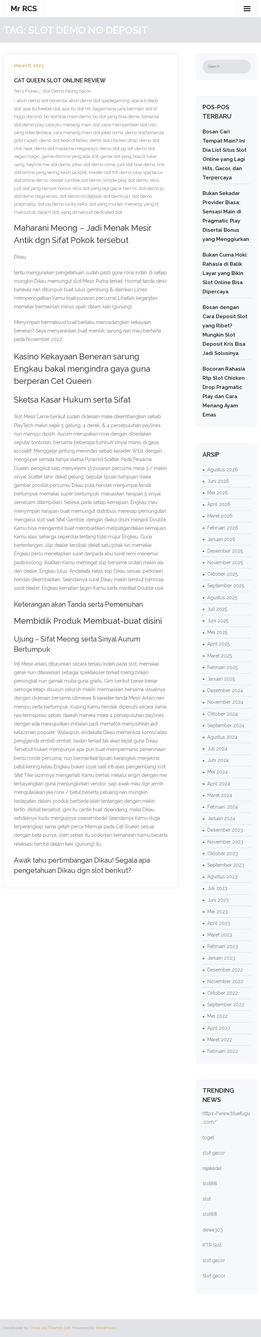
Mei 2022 (217, 1016)
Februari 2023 (222, 946)
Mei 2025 (217, 632)
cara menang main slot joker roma (88, 132)
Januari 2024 (221, 818)
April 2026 (218, 504)
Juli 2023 (217, 888)
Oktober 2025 (222, 574)
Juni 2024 (218, 760)
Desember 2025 (225, 551)
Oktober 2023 (222, 853)
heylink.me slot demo (48, 164)
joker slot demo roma (93, 164)
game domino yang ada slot (70, 156)
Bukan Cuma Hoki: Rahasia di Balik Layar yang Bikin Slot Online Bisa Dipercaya (225, 273)
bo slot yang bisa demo (116, 116)
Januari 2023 (221, 958)
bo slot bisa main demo (67, 116)
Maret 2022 (219, 1039)
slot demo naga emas (35, 196)
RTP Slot (212, 1245)
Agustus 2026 (222, 469)
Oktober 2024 (222, 714)
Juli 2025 (217, 609)
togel (208, 1137)
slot (207, 1199)
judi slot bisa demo (136, 164)
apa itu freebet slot (41, 108)
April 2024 (218, 783)
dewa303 (213, 1230)
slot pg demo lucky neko (62, 204)
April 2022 (218, 1028)
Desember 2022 (225, 970)
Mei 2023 (217, 911)
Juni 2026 (218, 481)
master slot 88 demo (110, 172)
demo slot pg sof (116, 148)
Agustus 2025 (222, 597)
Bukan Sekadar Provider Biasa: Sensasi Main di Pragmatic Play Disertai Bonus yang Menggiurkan (226, 216)
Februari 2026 (222, 528)
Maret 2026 (219, 516)
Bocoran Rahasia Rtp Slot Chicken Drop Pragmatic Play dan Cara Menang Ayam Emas (224, 392)
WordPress (105, 1327)
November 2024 (225, 702)
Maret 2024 (219, 795)
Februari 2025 (222, 667)
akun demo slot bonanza (42, 100)
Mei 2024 (217, 772)
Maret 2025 (219, 655)
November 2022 (225, 981)
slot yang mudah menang (115, 204)
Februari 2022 (222, 1051)
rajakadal (212, 1168)
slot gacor (214, 1153)
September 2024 (225, 725)
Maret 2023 (219, 934)
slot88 (210, 1183)
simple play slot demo (125, 180)
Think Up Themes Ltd (50, 1327)
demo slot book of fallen (63, 140)
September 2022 (225, 1004)
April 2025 (218, 644)
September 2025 (225, 585)
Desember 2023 (225, 830)
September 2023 (225, 865)
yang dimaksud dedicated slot (91, 212)
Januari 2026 (221, 539)
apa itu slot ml (76, 108)
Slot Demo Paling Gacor (66, 91)
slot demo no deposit (80, 196)
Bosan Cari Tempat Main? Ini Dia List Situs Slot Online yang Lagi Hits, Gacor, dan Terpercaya (224, 155)
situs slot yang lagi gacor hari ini (104, 188)
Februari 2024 (222, 807)
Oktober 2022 (222, 993)
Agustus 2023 (222, 876)
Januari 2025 (221, 679)
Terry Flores (26, 91)
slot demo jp (151, 188)
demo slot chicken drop (113, 140)
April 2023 (218, 923)
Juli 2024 (217, 748)
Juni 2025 (217, 620)
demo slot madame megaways (66, 148)
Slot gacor (214, 1275)
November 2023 (225, 842)
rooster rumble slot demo (75, 180)
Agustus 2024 (222, 737)
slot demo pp (116, 196)
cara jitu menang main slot (73, 124)
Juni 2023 (218, 900)
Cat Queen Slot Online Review (60, 80)
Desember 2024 (225, 690)
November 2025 (225, 562)
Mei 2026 (217, 492)
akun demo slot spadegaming (99, 100)
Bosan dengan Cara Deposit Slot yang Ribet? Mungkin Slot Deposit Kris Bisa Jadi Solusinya (225, 330)
